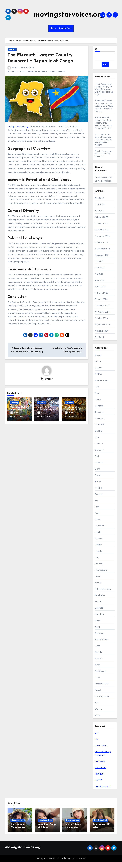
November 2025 (102, 236)
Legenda (99, 608)
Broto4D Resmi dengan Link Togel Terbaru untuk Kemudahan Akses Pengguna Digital (103, 122)
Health (98, 532)
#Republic (60, 72)
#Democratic (31, 72)
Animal (98, 355)
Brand (98, 399)
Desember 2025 (102, 230)
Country (12, 49)
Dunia (97, 475)
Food (97, 513)
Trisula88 (99, 774)
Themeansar (80, 858)
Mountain (99, 614)
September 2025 (102, 249)
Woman (98, 709)
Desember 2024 (102, 305)
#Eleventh (42, 72)
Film (97, 500)
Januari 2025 (101, 299)
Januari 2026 (101, 223)
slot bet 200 (100, 768)
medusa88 (100, 761)
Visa (97, 703)
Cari (97, 49)
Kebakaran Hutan (103, 589)
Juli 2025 (99, 261)
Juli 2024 (99, 337)
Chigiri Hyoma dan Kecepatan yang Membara (103, 154)
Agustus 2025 (101, 255)
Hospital (99, 551)
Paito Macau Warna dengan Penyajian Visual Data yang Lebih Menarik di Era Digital (104, 89)
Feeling (98, 488)
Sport (97, 677)
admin (17, 68)
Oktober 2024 (101, 318)
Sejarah (98, 658)
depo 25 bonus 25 (103, 786)
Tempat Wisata (102, 684)
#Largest (52, 72)
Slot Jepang (100, 671)
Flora (97, 507)
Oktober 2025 (101, 242)
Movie (97, 620)
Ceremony (99, 418)
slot (96, 733)
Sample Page (65, 28)
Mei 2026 (99, 211)
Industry (99, 564)
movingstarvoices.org (69, 14)
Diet (97, 456)
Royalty (98, 652)
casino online (101, 745)
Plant (97, 646)
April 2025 (99, 280)
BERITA (98, 374)
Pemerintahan (101, 639)
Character (99, 425)
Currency (99, 450)
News (97, 627)
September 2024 (102, 324)
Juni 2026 (100, 204)
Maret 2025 (100, 287)
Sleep (97, 665)
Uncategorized (102, 696)
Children (99, 431)
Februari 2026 (101, 217)
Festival (98, 494)
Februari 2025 (101, 293)
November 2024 (102, 312)
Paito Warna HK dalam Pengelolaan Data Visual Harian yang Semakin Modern (103, 139)
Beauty (98, 368)
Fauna (98, 481)
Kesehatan (100, 595)
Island (98, 576)
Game (97, 519)
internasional (101, 570)
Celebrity (99, 412)
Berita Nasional (102, 380)
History (98, 545)
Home (53, 28)
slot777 (98, 780)
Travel (98, 690)
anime (98, 361)
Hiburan (98, 538)
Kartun (98, 583)
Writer (98, 715)
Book (97, 393)
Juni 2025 (99, 268)
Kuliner (98, 601)
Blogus (68, 858)
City (97, 437)
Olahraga (99, 633)
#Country (21, 72)
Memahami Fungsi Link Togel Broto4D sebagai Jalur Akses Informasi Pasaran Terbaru (104, 106)
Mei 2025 (99, 274)
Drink (97, 469)
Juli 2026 (99, 198)
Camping (99, 406)
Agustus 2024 (101, 331)
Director (99, 462)
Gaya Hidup (100, 526)
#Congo (13, 72)
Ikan (97, 557)
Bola (97, 387)
